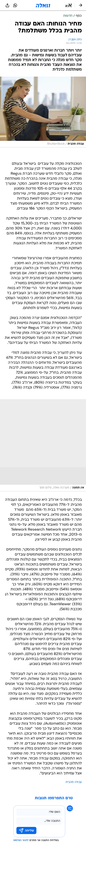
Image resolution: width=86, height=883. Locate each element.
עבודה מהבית (74, 782)
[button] (68, 5)
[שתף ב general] (7, 5)
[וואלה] (43, 5)
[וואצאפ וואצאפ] (15, 5)
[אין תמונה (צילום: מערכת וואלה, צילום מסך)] (43, 445)
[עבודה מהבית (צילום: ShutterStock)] (43, 112)
